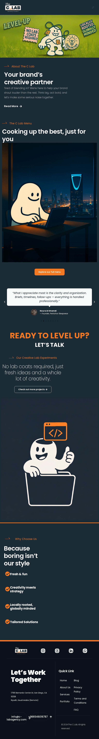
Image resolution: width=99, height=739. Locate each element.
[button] (4, 302)
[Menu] (93, 7)
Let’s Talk (49, 345)
